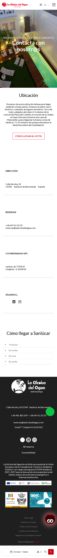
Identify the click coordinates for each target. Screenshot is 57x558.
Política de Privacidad (28, 527)
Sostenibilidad (28, 452)
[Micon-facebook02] (8, 301)
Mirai (37, 541)
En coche (13, 350)
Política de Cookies (28, 522)
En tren (12, 356)
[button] (51, 552)
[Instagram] (20, 301)
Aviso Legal (28, 518)
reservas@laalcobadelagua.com (21, 228)
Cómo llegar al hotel (28, 136)
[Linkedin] (14, 301)
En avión (13, 361)
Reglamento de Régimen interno (28, 535)
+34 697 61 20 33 (14, 225)
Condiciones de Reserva (28, 531)
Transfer (13, 344)
